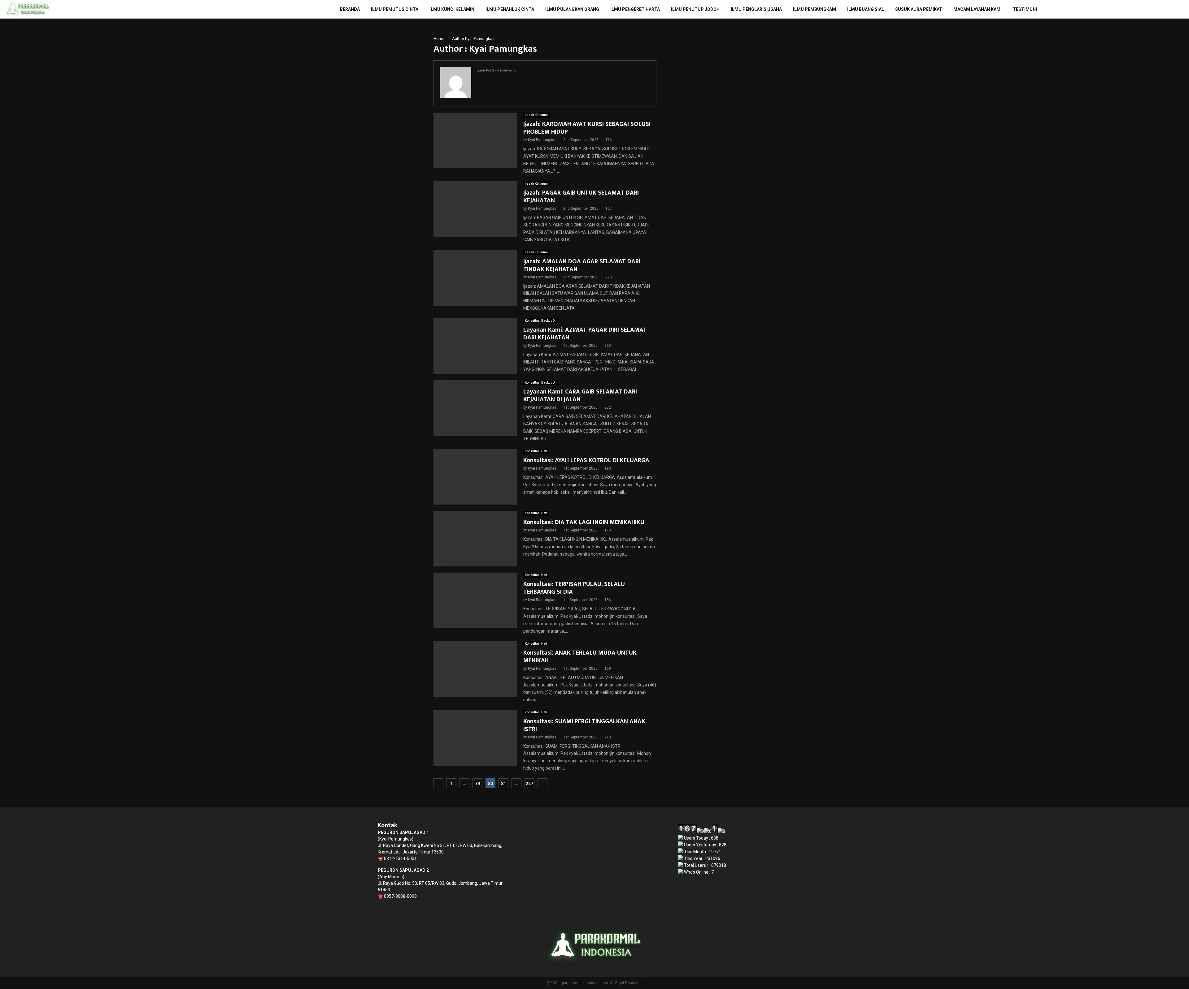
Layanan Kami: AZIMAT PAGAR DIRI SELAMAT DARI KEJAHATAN (585, 334)
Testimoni (1025, 9)
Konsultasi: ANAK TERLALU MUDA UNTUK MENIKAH (580, 656)
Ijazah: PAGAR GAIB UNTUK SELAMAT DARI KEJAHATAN (581, 196)
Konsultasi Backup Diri (541, 320)
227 (529, 783)
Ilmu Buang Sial (865, 9)
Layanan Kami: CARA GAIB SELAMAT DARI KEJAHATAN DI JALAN (580, 395)
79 (477, 783)
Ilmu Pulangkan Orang (572, 9)
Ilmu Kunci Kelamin (451, 9)
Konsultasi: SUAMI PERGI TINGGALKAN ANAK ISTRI (584, 725)
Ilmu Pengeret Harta (635, 9)
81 (503, 783)
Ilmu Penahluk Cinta (510, 9)
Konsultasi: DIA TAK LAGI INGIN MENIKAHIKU (583, 522)
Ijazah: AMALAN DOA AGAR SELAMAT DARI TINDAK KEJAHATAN (581, 265)
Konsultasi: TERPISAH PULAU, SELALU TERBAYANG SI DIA (574, 588)
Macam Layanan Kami (977, 9)
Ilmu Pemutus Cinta (394, 9)
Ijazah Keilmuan (537, 115)
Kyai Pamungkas (479, 38)
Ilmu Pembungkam (814, 9)
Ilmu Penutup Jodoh (695, 9)
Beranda (350, 9)
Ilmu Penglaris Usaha (756, 9)
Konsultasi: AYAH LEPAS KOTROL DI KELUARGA (586, 460)
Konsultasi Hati (536, 451)
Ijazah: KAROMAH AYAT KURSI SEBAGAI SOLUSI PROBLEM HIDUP (587, 128)
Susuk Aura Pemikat (918, 9)
